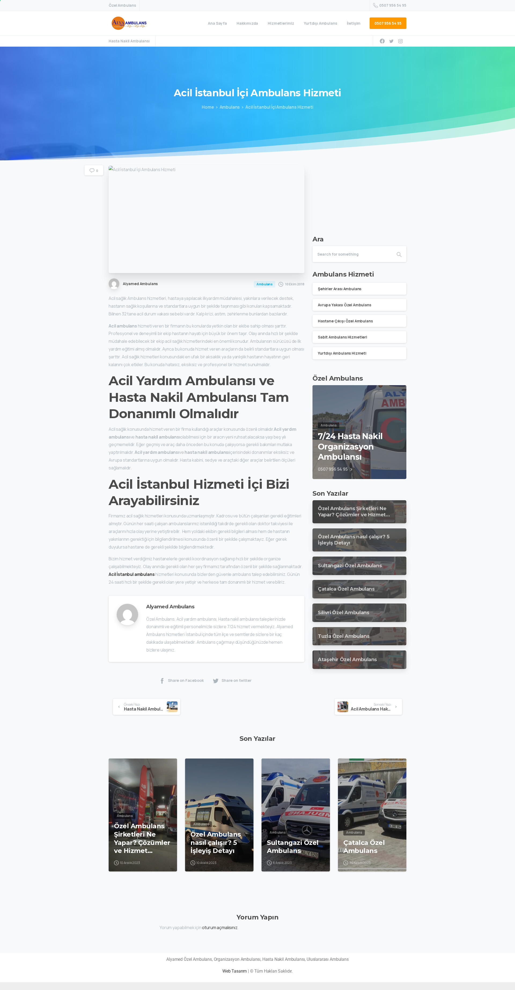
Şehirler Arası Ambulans (339, 288)
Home (208, 107)
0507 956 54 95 (392, 5)
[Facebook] (382, 41)
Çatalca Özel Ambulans (364, 847)
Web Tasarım (234, 971)
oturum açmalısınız (219, 927)
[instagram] (400, 41)
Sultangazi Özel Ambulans (293, 847)
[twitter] (391, 41)
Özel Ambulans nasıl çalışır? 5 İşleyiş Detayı (215, 842)
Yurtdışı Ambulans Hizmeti (342, 353)
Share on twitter (237, 680)
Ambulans (230, 107)
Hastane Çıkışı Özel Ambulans (345, 320)
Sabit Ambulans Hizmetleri (342, 337)
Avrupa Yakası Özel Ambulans (344, 304)
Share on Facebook (186, 680)
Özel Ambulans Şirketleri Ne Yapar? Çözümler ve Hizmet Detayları (142, 838)
